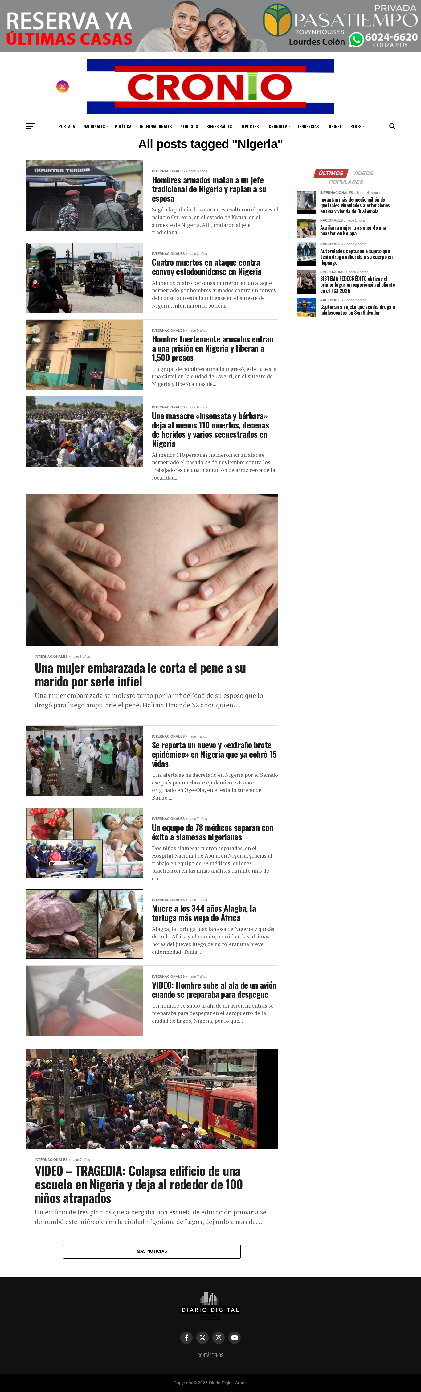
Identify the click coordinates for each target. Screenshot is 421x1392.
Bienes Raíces (219, 126)
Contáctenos (210, 1355)
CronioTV (278, 126)
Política (123, 126)
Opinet (335, 126)
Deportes (249, 126)
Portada (67, 126)
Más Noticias (152, 1251)
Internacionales (156, 126)
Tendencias (308, 126)
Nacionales (94, 126)
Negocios (189, 126)
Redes (355, 126)
